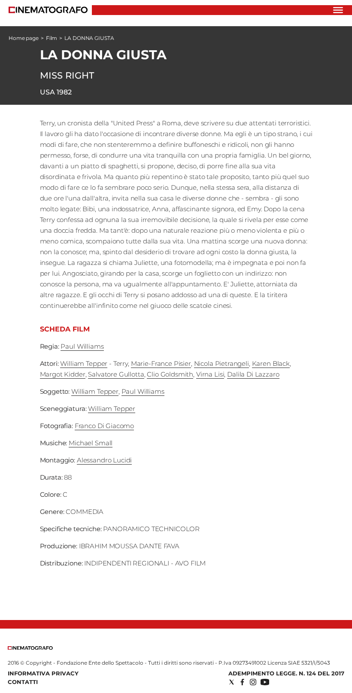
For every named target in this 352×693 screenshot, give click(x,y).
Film (52, 38)
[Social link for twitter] (231, 682)
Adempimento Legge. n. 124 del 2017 (286, 673)
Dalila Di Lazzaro (253, 374)
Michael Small (90, 443)
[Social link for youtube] (265, 682)
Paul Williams (82, 346)
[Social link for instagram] (253, 682)
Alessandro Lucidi (104, 460)
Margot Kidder (62, 374)
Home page (24, 38)
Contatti (23, 681)
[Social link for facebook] (242, 682)
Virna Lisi (210, 374)
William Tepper (83, 363)
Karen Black (271, 363)
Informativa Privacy (43, 673)
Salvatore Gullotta (116, 374)
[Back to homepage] (30, 647)
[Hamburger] (338, 10)
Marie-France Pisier (161, 363)
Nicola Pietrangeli (221, 363)
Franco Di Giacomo (104, 426)
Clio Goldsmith (170, 374)
